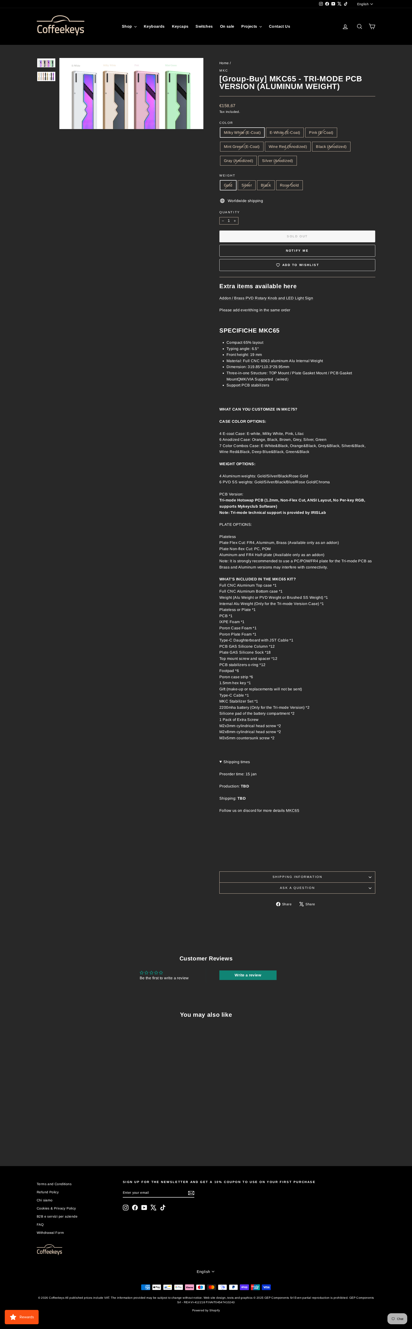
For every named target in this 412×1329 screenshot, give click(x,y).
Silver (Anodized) (277, 161)
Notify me (297, 250)
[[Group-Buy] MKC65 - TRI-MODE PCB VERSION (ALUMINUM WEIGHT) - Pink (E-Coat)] (67, 1138)
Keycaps (180, 26)
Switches (204, 26)
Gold (228, 185)
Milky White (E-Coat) (242, 132)
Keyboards (154, 26)
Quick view (77, 1105)
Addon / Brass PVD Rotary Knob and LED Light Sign (266, 298)
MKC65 (292, 810)
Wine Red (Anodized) (288, 147)
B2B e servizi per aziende (57, 1216)
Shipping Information (297, 877)
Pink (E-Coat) (321, 132)
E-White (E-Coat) (285, 132)
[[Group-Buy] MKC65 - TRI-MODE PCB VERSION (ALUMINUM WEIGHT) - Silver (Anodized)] (99, 1138)
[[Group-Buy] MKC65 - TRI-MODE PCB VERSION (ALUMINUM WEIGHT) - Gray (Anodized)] (93, 1138)
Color (226, 123)
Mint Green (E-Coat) (242, 147)
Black (266, 185)
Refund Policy (48, 1192)
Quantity (229, 212)
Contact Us (279, 26)
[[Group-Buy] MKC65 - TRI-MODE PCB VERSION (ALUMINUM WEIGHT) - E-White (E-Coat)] (61, 1138)
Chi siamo (45, 1200)
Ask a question (297, 888)
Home (224, 63)
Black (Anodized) (331, 147)
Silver (247, 185)
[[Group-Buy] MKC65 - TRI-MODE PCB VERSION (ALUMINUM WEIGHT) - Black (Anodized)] (86, 1138)
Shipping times (236, 762)
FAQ (40, 1224)
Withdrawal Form (50, 1233)
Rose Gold (289, 185)
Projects (249, 26)
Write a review (248, 975)
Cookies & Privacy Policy (56, 1208)
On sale (227, 26)
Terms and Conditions (54, 1184)
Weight (227, 175)
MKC (223, 70)
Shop (127, 26)
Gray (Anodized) (238, 161)
